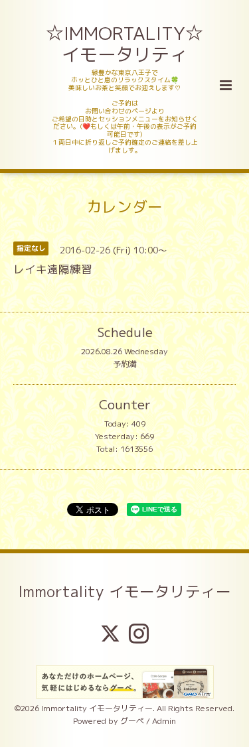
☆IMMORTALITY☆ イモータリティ (125, 44)
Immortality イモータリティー (124, 591)
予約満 (125, 364)
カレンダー (124, 206)
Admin (164, 720)
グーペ (132, 720)
